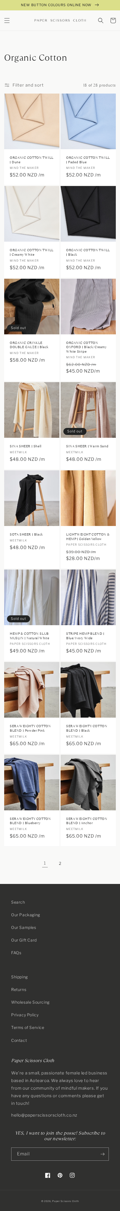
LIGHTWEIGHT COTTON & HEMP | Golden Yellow (88, 536)
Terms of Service (27, 1027)
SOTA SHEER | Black (26, 534)
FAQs (16, 952)
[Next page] (75, 863)
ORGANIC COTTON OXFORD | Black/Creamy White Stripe (86, 347)
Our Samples (23, 927)
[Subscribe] (102, 1154)
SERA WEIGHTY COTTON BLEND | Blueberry (30, 821)
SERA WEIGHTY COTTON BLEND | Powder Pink (30, 728)
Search (18, 902)
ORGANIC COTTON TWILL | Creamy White (32, 252)
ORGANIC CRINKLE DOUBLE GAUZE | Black (29, 345)
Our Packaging (25, 914)
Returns (18, 989)
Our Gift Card (24, 940)
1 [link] (45, 863)
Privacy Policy (25, 1014)
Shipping (19, 976)
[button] (7, 20)
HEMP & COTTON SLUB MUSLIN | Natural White (29, 636)
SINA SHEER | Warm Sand (87, 446)
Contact (19, 1040)
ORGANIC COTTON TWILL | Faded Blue (88, 160)
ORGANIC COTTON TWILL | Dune (32, 160)
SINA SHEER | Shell (26, 446)
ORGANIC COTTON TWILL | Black (88, 252)
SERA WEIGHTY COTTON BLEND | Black (86, 728)
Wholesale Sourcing (30, 1002)
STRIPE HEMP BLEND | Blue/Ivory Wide (85, 636)
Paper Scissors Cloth (65, 1201)
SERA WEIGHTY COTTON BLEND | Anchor (86, 821)
